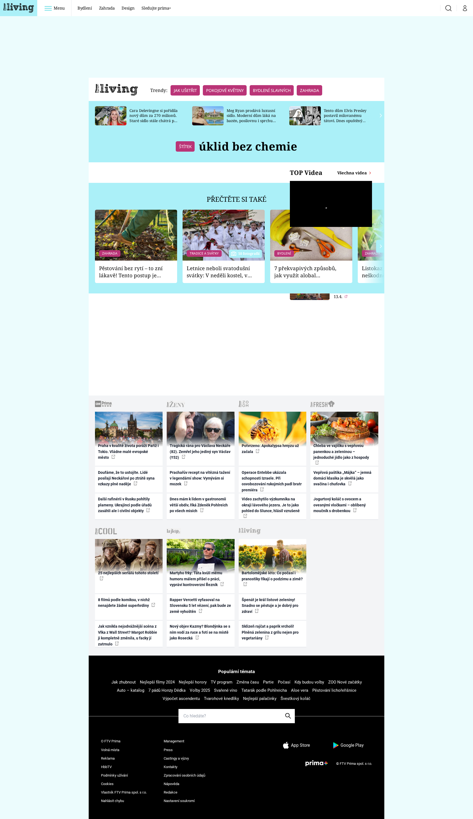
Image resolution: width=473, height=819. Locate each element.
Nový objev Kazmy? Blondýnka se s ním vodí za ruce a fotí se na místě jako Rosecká (200, 632)
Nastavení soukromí (179, 801)
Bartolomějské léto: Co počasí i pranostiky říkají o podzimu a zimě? (272, 576)
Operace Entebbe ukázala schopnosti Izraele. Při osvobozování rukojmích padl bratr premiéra (272, 481)
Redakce (170, 792)
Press (168, 750)
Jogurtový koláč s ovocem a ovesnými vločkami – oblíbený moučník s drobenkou (339, 505)
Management (174, 741)
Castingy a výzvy (176, 758)
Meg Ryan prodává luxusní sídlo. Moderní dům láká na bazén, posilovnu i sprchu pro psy (251, 118)
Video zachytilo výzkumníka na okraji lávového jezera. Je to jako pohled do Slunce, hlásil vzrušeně (271, 505)
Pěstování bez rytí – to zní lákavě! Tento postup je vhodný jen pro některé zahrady (131, 272)
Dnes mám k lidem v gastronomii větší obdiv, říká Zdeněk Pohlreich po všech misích (199, 505)
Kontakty (170, 767)
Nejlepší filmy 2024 (157, 682)
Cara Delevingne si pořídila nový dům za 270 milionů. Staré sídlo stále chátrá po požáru (153, 118)
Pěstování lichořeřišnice (334, 690)
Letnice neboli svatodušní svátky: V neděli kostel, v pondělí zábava (218, 272)
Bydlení (84, 8)
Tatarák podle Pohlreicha (264, 690)
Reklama (108, 758)
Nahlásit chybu (112, 801)
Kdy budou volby (309, 682)
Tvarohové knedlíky (221, 698)
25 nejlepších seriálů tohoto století (128, 573)
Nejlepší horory (193, 682)
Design (128, 8)
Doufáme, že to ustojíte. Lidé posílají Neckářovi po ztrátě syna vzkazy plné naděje (126, 478)
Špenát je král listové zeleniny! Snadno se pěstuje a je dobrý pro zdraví (270, 606)
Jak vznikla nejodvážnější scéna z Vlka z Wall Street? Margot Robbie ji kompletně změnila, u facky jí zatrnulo (127, 635)
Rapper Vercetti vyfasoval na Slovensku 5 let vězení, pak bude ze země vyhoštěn (200, 606)
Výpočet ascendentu (181, 698)
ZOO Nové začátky (345, 682)
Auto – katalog (130, 690)
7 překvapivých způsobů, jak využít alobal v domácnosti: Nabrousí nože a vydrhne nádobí (305, 272)
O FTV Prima (110, 741)
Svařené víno (225, 690)
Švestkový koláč (295, 698)
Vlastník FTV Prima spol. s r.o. (124, 792)
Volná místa (110, 750)
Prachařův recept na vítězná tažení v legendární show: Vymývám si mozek (200, 478)
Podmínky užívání (114, 775)
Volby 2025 (200, 690)
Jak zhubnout (123, 682)
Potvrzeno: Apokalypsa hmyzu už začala (270, 448)
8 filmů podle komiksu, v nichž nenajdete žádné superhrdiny (124, 603)
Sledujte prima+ (156, 8)
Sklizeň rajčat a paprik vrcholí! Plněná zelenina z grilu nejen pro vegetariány (270, 632)
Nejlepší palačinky (259, 698)
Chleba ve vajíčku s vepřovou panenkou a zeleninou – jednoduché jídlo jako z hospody (341, 451)
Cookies (107, 784)
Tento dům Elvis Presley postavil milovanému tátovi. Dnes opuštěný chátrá (345, 118)
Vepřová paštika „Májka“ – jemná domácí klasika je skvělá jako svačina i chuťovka (342, 478)
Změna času (247, 682)
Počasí (284, 682)
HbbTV (106, 767)
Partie (268, 682)
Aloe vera (299, 690)
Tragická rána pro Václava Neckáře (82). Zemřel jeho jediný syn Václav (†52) (200, 451)
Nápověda (171, 784)
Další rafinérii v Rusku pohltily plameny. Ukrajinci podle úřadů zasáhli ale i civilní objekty (125, 505)
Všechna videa (352, 172)
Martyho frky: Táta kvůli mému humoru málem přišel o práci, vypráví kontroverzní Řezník (196, 579)
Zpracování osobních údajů (184, 775)
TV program (221, 682)
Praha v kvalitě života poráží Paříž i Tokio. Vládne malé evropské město (128, 451)
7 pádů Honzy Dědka (167, 690)
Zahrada (107, 8)
